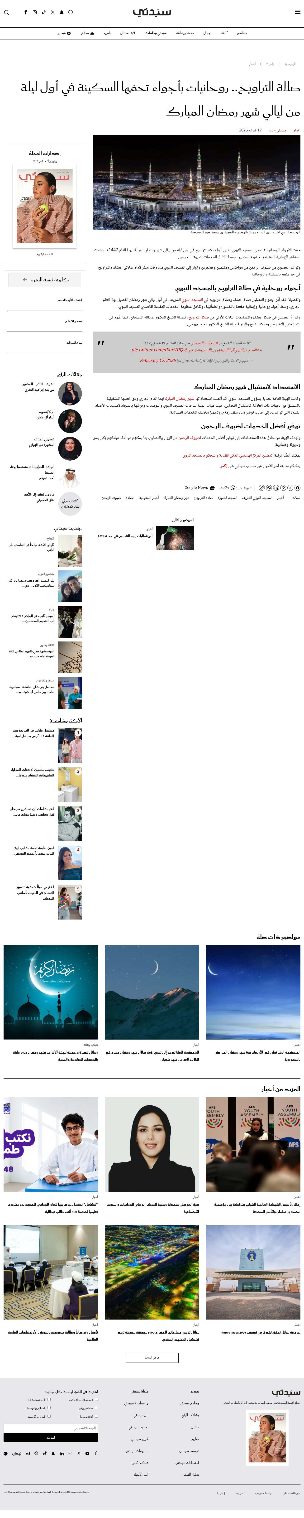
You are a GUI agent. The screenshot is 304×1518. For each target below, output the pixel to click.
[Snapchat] (61, 12)
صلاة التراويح (198, 317)
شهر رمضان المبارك (179, 398)
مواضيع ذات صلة (278, 937)
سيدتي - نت (277, 130)
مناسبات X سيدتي (136, 1403)
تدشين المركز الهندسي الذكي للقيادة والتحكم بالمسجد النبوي (227, 455)
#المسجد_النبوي (246, 350)
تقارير (195, 1439)
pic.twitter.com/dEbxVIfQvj (158, 350)
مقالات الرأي (69, 375)
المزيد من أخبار (280, 1089)
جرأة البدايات (74, 342)
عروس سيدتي (189, 1451)
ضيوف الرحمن (189, 438)
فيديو (61, 33)
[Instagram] (34, 12)
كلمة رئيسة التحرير (49, 280)
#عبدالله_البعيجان (204, 343)
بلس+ (107, 33)
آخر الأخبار (141, 1475)
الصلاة (130, 498)
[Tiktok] (43, 12)
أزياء (51, 609)
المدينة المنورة (227, 498)
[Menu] (297, 12)
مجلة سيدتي (139, 1391)
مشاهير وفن (86, 1408)
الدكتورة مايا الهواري (41, 445)
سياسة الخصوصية (264, 1493)
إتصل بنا (221, 1493)
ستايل (195, 1427)
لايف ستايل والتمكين (81, 1400)
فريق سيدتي (139, 1439)
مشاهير (242, 33)
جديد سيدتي (68, 528)
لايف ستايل (127, 33)
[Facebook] (25, 12)
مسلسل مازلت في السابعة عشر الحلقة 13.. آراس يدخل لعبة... (33, 733)
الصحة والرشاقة (37, 1400)
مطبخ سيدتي (189, 1403)
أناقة (224, 33)
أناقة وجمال (86, 1416)
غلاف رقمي (140, 1463)
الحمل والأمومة (37, 1416)
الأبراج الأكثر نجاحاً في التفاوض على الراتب (31, 547)
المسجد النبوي (193, 300)
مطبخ (84, 33)
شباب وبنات (90, 1045)
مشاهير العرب (46, 574)
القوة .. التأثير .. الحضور (69, 300)
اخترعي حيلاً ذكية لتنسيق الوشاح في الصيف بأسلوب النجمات (35, 893)
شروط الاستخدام (292, 1493)
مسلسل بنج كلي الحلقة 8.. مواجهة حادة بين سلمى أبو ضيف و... (32, 689)
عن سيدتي (140, 1415)
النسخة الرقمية (45, 254)
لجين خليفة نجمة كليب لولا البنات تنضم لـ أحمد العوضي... (33, 851)
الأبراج (50, 539)
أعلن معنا (240, 1493)
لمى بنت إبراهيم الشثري (39, 390)
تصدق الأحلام (73, 321)
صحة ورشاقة (185, 33)
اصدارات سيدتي (187, 1463)
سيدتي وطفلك (155, 33)
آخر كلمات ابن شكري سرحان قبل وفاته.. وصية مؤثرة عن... (32, 812)
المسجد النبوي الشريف (257, 498)
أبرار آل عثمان (45, 417)
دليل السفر (191, 1475)
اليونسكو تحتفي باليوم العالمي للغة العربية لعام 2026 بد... (31, 654)
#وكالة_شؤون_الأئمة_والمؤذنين (210, 350)
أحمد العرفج (46, 478)
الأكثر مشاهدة (66, 721)
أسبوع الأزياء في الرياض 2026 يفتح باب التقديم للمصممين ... (32, 618)
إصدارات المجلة (45, 153)
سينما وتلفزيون (45, 681)
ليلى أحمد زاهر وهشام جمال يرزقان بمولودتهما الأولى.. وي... (31, 583)
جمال (207, 33)
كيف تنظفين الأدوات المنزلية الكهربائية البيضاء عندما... (32, 773)
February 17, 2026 (158, 361)
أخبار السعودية (149, 498)
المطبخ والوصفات (35, 1408)
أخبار (297, 130)
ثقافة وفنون (47, 645)
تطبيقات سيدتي (136, 1451)
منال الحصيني (45, 500)
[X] (52, 12)
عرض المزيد (152, 1358)
